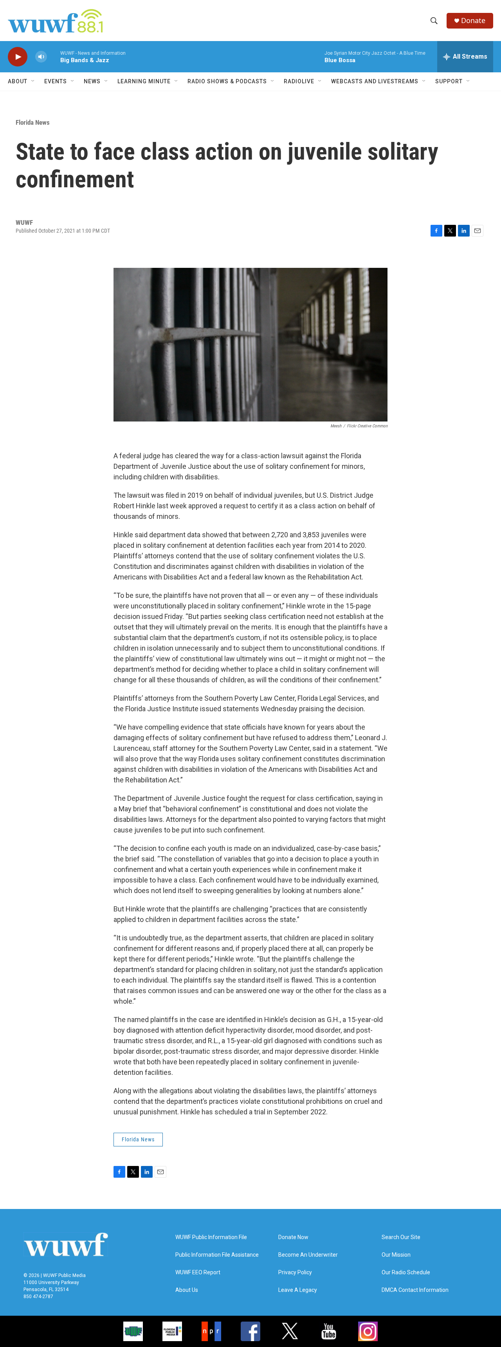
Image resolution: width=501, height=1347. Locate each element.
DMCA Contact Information (415, 1290)
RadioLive (299, 81)
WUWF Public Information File (211, 1237)
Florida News (33, 122)
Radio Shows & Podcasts (227, 81)
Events (55, 81)
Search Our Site (401, 1237)
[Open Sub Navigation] (33, 81)
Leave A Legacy (297, 1290)
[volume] (41, 57)
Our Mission (396, 1255)
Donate (473, 20)
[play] (17, 56)
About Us (186, 1290)
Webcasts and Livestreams (374, 81)
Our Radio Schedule (406, 1272)
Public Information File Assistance (217, 1255)
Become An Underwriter (308, 1255)
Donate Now (293, 1237)
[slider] (53, 56)
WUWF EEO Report (197, 1272)
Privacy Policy (295, 1272)
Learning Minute (144, 81)
